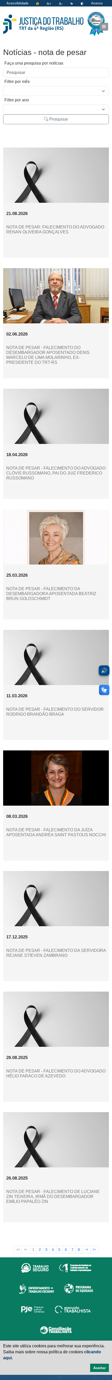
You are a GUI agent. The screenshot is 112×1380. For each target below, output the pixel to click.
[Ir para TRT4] (43, 24)
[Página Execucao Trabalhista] (73, 1309)
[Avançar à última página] (94, 1249)
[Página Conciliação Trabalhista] (56, 1330)
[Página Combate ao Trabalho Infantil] (75, 1267)
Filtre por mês (17, 81)
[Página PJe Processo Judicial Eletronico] (32, 1309)
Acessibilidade (17, 3)
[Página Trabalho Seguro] (35, 1267)
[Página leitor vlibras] (72, 3)
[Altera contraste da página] (82, 3)
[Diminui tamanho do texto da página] (61, 3)
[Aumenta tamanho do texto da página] (49, 3)
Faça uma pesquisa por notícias (33, 63)
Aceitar (99, 1368)
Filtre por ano (16, 100)
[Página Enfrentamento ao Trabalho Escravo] (36, 1288)
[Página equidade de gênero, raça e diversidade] (78, 1288)
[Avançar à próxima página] (86, 1249)
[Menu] (104, 27)
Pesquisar (58, 119)
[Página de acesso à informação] (38, 3)
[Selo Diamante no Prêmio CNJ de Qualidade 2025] (96, 24)
